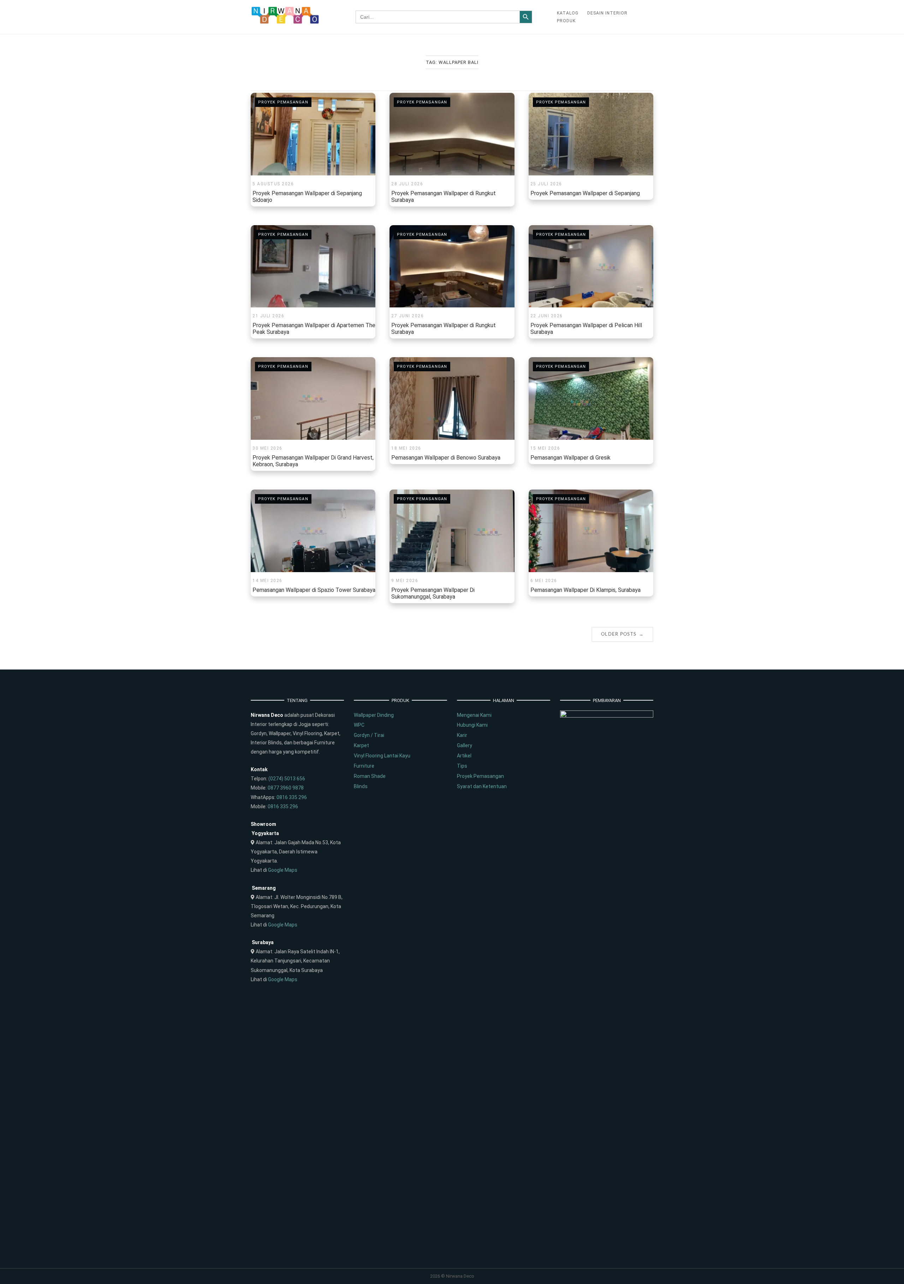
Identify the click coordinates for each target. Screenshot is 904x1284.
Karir (462, 735)
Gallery (464, 745)
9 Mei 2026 (404, 580)
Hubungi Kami (472, 725)
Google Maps (282, 870)
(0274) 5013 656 (286, 778)
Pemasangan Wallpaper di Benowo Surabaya (445, 457)
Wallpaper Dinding (374, 715)
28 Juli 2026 (407, 183)
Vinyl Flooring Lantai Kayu (382, 755)
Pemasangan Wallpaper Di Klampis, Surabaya (585, 590)
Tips (462, 766)
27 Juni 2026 (407, 315)
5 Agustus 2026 (273, 183)
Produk (566, 20)
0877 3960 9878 (286, 788)
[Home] (285, 22)
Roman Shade (370, 776)
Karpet (361, 745)
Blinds (361, 786)
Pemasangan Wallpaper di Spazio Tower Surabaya (313, 590)
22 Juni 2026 (546, 315)
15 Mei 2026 (545, 448)
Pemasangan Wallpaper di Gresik (570, 457)
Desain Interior (607, 13)
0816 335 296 (291, 797)
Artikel (464, 755)
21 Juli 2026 (268, 315)
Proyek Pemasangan (283, 102)
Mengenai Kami (474, 715)
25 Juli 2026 (546, 183)
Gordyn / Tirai (369, 735)
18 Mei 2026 (406, 448)
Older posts (622, 634)
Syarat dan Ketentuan (482, 786)
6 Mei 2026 (543, 580)
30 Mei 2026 (267, 448)
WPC (359, 725)
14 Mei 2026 (267, 580)
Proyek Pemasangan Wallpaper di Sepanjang (585, 193)
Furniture (364, 766)
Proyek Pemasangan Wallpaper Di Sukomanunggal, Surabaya (433, 593)
